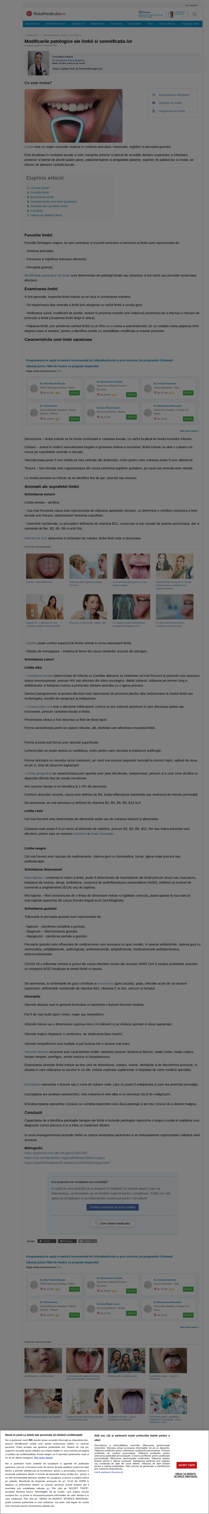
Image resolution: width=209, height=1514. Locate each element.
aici (48, 1488)
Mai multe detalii (43, 1457)
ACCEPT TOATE (186, 1465)
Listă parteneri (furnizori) (108, 1472)
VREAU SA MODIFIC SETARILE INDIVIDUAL (185, 1475)
